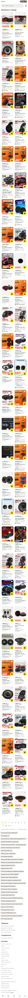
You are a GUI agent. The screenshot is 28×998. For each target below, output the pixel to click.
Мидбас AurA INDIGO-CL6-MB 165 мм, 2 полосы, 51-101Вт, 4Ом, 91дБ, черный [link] (20, 353)
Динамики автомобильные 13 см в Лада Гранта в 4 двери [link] (7, 219)
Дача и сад (3, 964)
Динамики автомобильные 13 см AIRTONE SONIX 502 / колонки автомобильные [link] (20, 113)
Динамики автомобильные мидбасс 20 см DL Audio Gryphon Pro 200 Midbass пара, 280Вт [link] (20, 300)
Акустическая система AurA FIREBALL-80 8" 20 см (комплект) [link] (7, 300)
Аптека (3, 958)
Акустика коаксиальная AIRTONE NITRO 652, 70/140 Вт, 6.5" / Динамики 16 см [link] (7, 61)
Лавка (8, 996)
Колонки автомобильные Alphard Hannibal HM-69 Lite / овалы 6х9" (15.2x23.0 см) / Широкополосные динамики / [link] (20, 733)
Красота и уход (4, 960)
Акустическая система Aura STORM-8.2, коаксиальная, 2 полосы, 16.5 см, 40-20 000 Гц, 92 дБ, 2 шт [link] (7, 733)
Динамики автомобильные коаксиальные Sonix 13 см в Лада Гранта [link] (7, 113)
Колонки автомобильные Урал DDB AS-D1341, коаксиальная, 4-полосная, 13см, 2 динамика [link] (7, 273)
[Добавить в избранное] (12, 13)
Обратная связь (5, 983)
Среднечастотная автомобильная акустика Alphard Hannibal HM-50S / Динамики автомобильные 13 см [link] (7, 785)
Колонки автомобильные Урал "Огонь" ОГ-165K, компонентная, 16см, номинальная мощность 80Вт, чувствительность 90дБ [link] (20, 546)
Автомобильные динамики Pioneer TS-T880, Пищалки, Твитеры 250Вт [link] (7, 626)
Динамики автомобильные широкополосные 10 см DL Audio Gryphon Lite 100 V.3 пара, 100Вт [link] (7, 166)
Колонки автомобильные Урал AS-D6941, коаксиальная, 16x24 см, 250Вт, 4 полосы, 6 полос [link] (20, 192)
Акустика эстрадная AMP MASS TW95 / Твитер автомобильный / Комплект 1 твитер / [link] (7, 192)
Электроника (4, 952)
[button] (26, 6)
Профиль (25, 996)
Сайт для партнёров (6, 932)
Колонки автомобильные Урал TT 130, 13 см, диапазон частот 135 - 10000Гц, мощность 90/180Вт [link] (20, 706)
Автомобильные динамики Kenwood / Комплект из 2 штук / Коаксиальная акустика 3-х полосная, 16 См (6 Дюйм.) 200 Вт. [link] (7, 654)
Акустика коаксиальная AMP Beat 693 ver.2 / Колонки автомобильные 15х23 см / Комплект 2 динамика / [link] (20, 139)
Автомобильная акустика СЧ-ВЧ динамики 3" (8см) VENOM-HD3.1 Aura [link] (6, 811)
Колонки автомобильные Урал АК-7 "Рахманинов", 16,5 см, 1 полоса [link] (7, 326)
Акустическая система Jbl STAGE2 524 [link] (19, 379)
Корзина (19, 996)
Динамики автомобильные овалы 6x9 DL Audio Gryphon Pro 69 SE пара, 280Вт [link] (7, 247)
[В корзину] (12, 26)
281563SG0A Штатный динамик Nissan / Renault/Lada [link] (20, 61)
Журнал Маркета (5, 987)
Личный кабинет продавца (7, 926)
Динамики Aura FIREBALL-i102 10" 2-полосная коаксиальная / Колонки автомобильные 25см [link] (7, 410)
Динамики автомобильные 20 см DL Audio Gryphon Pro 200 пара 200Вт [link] (7, 758)
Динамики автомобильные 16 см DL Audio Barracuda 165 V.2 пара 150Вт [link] (20, 464)
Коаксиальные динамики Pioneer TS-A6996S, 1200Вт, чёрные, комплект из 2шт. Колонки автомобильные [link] (7, 33)
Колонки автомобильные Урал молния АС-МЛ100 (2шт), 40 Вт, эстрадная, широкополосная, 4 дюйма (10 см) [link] (7, 86)
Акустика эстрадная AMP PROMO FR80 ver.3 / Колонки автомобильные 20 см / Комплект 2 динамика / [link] (20, 519)
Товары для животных (6, 972)
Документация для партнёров (8, 930)
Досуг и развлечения (6, 944)
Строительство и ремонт (7, 974)
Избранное (14, 996)
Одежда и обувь (5, 954)
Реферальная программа (7, 938)
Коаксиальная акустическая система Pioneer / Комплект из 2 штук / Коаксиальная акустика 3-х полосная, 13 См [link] (7, 706)
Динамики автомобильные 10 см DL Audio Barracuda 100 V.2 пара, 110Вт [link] (20, 436)
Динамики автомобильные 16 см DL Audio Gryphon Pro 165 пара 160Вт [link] (20, 86)
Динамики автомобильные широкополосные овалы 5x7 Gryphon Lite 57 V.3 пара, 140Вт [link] (20, 410)
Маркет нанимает (5, 985)
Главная (3, 996)
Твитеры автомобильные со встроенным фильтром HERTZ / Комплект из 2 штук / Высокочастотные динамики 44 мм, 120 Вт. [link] (7, 464)
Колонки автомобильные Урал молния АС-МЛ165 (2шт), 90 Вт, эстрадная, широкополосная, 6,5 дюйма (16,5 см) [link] (20, 326)
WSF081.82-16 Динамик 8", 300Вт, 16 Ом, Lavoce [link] (20, 653)
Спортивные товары (6, 970)
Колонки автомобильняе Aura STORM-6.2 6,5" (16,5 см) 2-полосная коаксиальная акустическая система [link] (7, 379)
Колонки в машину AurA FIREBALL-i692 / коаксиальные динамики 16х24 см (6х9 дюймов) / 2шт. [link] (7, 546)
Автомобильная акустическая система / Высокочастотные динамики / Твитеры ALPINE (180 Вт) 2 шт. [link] (7, 436)
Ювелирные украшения (6, 978)
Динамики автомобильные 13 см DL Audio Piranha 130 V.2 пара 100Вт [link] (20, 492)
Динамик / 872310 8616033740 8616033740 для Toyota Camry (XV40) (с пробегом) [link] (20, 33)
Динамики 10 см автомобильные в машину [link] (19, 785)
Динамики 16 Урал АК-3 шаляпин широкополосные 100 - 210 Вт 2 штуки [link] (20, 573)
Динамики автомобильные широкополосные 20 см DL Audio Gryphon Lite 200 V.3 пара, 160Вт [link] (7, 680)
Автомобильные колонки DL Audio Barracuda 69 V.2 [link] (19, 811)
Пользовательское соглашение (8, 981)
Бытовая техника (5, 948)
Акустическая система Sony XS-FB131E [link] (6, 519)
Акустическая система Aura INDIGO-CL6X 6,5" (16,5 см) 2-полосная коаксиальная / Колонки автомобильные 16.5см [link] (20, 600)
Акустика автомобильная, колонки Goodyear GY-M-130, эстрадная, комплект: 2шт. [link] (20, 219)
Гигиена (3, 950)
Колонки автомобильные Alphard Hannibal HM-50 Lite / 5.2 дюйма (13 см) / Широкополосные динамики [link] (20, 247)
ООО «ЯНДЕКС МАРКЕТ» (11, 990)
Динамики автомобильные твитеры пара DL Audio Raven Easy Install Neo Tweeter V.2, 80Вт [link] (7, 353)
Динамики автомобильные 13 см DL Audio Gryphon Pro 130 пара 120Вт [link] (20, 166)
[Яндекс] (12, 992)
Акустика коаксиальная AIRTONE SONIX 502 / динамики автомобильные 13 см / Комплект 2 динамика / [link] (7, 139)
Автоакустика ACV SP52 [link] (19, 626)
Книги (2, 966)
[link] (9, 833)
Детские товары (5, 976)
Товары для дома (5, 956)
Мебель (3, 946)
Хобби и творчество (6, 962)
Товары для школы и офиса (7, 968)
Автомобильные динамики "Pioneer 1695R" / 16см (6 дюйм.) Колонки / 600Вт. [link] (19, 680)
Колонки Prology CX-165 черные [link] (20, 273)
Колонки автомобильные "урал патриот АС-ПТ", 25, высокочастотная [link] (7, 573)
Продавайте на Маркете (7, 928)
